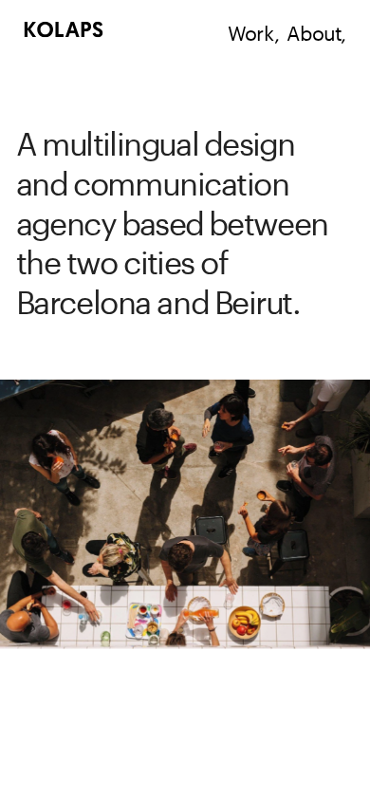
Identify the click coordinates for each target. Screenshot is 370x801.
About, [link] (316, 31)
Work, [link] (254, 31)
